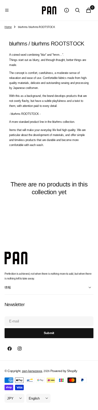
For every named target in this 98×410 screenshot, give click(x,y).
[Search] (77, 10)
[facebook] (10, 349)
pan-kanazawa (32, 371)
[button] (22, 10)
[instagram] (20, 349)
